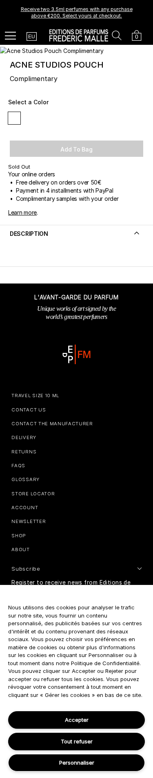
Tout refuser (77, 741)
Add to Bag (76, 149)
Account (24, 507)
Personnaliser (76, 762)
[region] (76, 681)
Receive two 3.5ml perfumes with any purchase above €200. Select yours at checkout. (77, 12)
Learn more (22, 212)
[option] (76, 12)
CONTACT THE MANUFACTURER (52, 423)
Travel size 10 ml (35, 395)
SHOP (18, 535)
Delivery (23, 437)
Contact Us (28, 410)
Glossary (25, 479)
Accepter (77, 719)
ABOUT (20, 549)
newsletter (28, 521)
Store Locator (33, 494)
